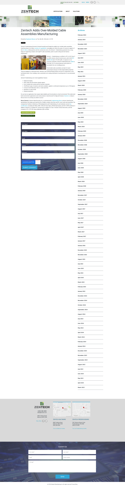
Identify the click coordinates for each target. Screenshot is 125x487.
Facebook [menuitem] (43, 421)
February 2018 (82, 186)
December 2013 (82, 351)
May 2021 (80, 71)
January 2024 (81, 39)
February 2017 (82, 236)
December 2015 (82, 250)
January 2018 (81, 190)
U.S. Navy (25, 50)
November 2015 (82, 254)
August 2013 (81, 364)
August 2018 (81, 158)
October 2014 (82, 305)
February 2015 (82, 287)
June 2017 (81, 218)
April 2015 (81, 277)
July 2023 (80, 58)
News (87, 2)
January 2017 (81, 241)
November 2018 (82, 145)
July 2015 (80, 264)
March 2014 (81, 337)
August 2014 (81, 314)
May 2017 (80, 222)
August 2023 (81, 53)
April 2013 (81, 383)
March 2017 (81, 232)
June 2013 (81, 373)
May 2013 (80, 378)
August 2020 (81, 81)
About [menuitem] (68, 11)
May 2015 (80, 273)
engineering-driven (57, 100)
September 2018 (82, 154)
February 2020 (82, 90)
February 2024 (82, 35)
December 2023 (82, 44)
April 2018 (81, 177)
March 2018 (81, 181)
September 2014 (82, 309)
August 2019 (81, 108)
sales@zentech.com (42, 412)
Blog (83, 2)
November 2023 (82, 49)
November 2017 (82, 195)
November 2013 (82, 355)
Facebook (91, 2)
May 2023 (80, 67)
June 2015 (81, 268)
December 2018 (82, 140)
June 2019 (81, 117)
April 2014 (81, 332)
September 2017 (82, 204)
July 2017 (80, 213)
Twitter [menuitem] (46, 421)
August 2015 (81, 259)
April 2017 (81, 227)
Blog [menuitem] (37, 421)
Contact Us (63, 2)
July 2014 (80, 319)
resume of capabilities (40, 48)
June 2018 (81, 168)
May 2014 (80, 328)
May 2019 (80, 122)
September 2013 (82, 360)
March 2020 (81, 85)
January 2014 (81, 346)
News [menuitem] (40, 421)
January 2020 (81, 94)
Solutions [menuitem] (76, 11)
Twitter (94, 2)
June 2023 (81, 62)
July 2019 (80, 113)
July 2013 (80, 369)
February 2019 (82, 131)
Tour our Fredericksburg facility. (79, 428)
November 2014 (82, 300)
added (72, 61)
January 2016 (81, 245)
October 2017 (82, 200)
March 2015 (81, 282)
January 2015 (81, 291)
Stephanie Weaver (30, 39)
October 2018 (82, 149)
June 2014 (81, 323)
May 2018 (80, 172)
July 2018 (80, 163)
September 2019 (82, 103)
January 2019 (81, 135)
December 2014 (82, 296)
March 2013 (81, 387)
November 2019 (82, 99)
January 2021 (81, 76)
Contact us (67, 96)
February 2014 (82, 341)
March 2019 (81, 126)
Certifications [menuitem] (57, 11)
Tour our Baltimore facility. (59, 428)
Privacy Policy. (75, 484)
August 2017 (81, 209)
